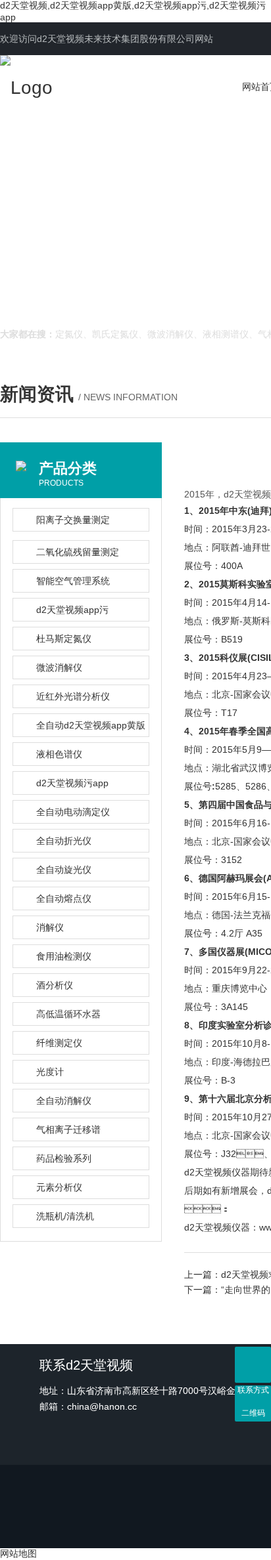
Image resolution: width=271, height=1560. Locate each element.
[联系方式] (253, 1365)
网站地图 (18, 1553)
